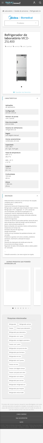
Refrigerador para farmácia (16, 352)
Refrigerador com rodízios (16, 376)
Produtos (20, 23)
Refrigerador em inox (15, 356)
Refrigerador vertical (25, 324)
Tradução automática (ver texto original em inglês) (19, 254)
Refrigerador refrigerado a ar (17, 384)
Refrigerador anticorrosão (16, 392)
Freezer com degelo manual (17, 368)
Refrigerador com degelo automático (19, 340)
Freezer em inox (13, 364)
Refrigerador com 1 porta (16, 336)
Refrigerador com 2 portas (16, 360)
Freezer (11, 328)
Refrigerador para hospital (16, 388)
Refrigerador (12, 324)
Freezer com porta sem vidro (17, 372)
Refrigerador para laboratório (17, 332)
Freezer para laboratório (23, 328)
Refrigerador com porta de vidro (18, 348)
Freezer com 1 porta (14, 344)
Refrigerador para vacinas (16, 380)
